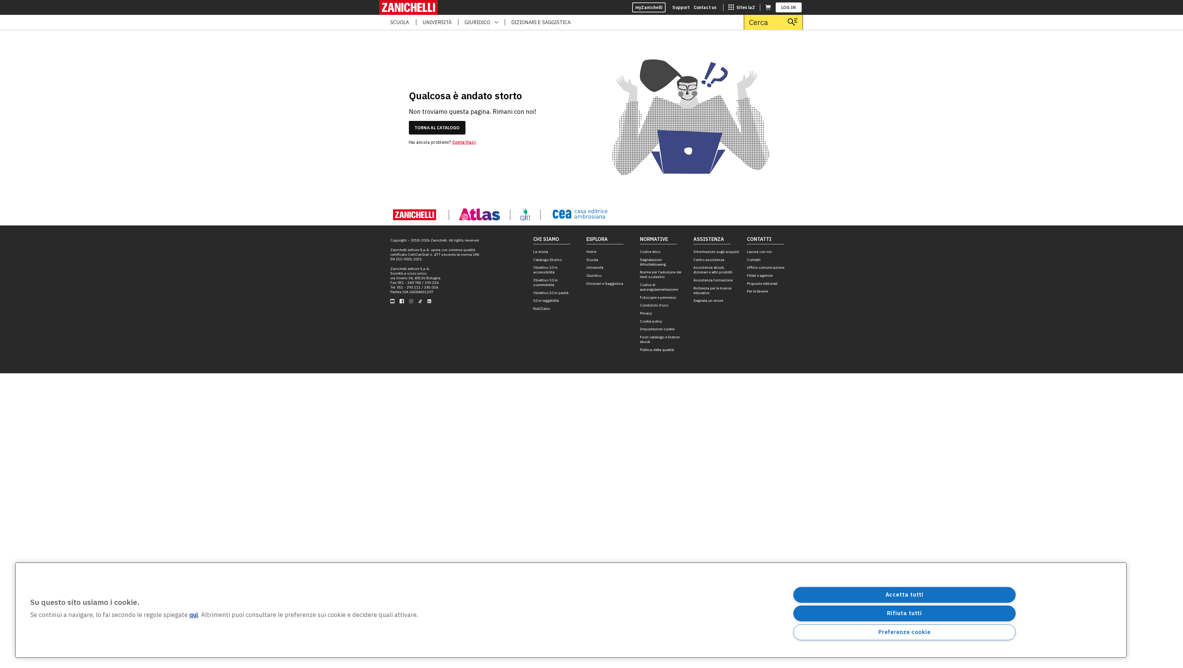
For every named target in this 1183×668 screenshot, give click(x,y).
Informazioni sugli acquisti (716, 251)
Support (681, 7)
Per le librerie (757, 291)
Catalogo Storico (547, 259)
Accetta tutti (904, 594)
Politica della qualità (657, 349)
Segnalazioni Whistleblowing (653, 262)
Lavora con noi (759, 251)
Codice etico (650, 251)
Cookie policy (651, 321)
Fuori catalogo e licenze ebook (659, 339)
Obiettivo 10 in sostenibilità (545, 282)
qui (193, 615)
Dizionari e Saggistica (604, 283)
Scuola (592, 259)
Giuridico (594, 275)
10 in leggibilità (546, 300)
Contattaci (464, 142)
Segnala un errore (708, 300)
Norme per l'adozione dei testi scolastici (660, 274)
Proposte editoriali (762, 283)
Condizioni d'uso (654, 305)
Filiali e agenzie (760, 275)
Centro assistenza (708, 259)
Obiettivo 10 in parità (550, 292)
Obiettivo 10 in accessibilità (545, 269)
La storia (540, 251)
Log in (788, 7)
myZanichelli (649, 7)
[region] (571, 610)
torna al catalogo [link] (437, 128)
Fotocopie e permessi (658, 297)
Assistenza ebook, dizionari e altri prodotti (712, 269)
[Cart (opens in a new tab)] (768, 7)
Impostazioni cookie (657, 329)
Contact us (705, 7)
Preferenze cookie (904, 632)
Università (594, 267)
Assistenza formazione (713, 280)
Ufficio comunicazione (765, 267)
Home (591, 251)
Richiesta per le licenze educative (712, 290)
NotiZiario (541, 308)
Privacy (646, 313)
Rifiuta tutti (904, 613)
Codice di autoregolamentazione (659, 287)
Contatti (754, 259)
